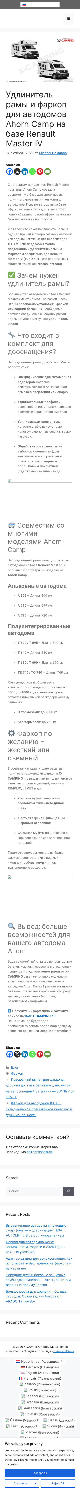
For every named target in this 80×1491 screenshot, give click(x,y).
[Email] (47, 171)
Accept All (40, 1473)
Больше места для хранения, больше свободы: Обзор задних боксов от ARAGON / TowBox (36, 1296)
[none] (40, 4)
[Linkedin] (24, 171)
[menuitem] (40, 4)
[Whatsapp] (32, 171)
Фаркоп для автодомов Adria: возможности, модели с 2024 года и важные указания (35, 1247)
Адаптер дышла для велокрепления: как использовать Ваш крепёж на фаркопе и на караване (39, 1263)
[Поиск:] (34, 1191)
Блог (15, 1067)
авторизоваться (40, 1152)
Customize (20, 1483)
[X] (17, 171)
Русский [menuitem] (32, 4)
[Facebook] (9, 171)
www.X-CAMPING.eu (40, 1016)
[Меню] (68, 18)
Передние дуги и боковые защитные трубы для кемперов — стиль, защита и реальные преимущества (38, 1280)
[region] (40, 1464)
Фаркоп (17, 1073)
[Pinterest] (40, 171)
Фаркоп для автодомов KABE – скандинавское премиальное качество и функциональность (39, 1109)
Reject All (58, 1483)
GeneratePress (63, 1351)
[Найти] (68, 1191)
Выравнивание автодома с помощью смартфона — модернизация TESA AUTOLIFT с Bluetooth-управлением (36, 1230)
